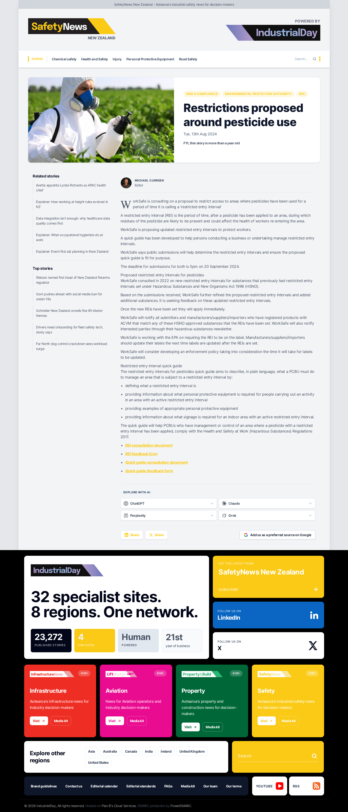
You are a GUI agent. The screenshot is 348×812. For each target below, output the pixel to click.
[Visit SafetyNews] (280, 674)
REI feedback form (141, 453)
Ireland (166, 751)
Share (134, 535)
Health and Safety (94, 59)
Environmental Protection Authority (258, 94)
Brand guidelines (44, 786)
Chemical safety (64, 59)
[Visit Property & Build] (204, 674)
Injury (117, 59)
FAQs (168, 786)
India (149, 751)
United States (98, 762)
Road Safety (188, 59)
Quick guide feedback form (149, 470)
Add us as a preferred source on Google (280, 535)
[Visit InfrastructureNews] (52, 674)
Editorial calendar (104, 786)
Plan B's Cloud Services (119, 806)
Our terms (234, 786)
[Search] (314, 59)
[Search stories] (314, 756)
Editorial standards (141, 786)
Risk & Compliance (202, 94)
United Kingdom (192, 751)
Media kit (61, 721)
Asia (91, 751)
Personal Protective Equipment (150, 59)
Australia (110, 751)
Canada (131, 751)
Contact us (73, 786)
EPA (302, 94)
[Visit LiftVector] (128, 674)
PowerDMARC (180, 806)
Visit (36, 721)
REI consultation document (149, 445)
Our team (210, 786)
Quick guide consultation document (156, 462)
